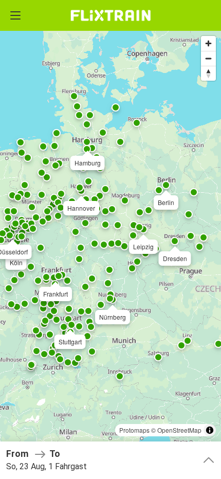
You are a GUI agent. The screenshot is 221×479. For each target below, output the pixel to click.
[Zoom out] (208, 58)
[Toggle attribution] (210, 430)
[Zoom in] (208, 43)
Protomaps (134, 430)
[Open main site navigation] (15, 15)
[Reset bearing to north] (208, 73)
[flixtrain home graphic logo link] (110, 15)
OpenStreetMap (179, 430)
